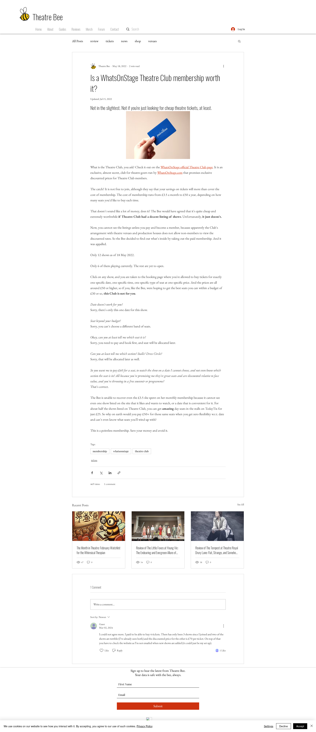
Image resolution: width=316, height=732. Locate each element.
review (94, 41)
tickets (110, 41)
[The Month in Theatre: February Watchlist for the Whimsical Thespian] (98, 526)
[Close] (311, 726)
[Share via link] (119, 472)
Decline (283, 726)
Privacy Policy (145, 726)
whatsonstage (121, 451)
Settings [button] (268, 726)
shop (138, 41)
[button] (62, 29)
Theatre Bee (48, 16)
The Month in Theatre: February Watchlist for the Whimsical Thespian (98, 550)
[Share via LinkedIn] (110, 472)
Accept (300, 726)
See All (240, 504)
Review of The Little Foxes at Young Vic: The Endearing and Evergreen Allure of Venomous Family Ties (157, 550)
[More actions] (223, 66)
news (124, 41)
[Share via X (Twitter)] (101, 472)
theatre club (142, 451)
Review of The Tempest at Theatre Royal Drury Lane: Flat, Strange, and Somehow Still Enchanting (216, 550)
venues (152, 41)
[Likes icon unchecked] (101, 650)
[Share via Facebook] (92, 472)
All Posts (77, 41)
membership (100, 451)
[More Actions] (223, 626)
